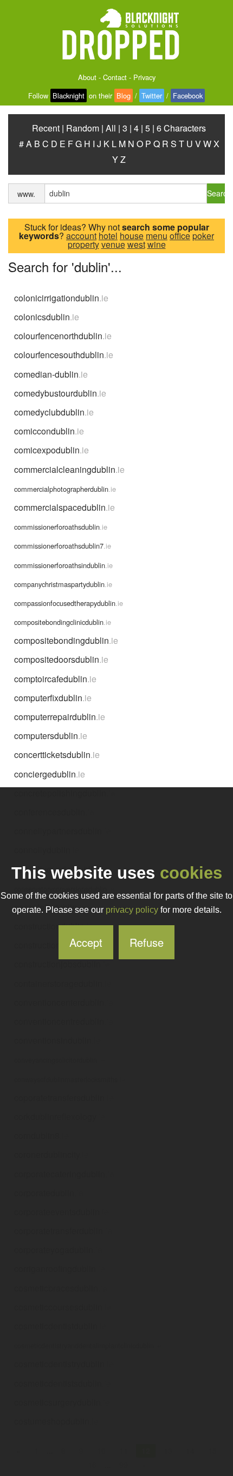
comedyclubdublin (54, 412)
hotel (108, 235)
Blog (123, 95)
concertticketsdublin (57, 754)
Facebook (188, 95)
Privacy (144, 77)
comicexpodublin (51, 450)
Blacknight (69, 95)
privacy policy (132, 909)
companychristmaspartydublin (63, 584)
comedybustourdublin (60, 393)
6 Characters (181, 128)
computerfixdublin (53, 697)
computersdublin (50, 735)
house (132, 235)
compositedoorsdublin (61, 659)
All (111, 128)
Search (216, 193)
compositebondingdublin (66, 640)
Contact (115, 77)
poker (203, 235)
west (136, 244)
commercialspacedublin (64, 507)
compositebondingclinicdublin (62, 622)
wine (156, 244)
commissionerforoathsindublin (63, 565)
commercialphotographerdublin (65, 489)
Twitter (151, 95)
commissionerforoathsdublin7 (62, 546)
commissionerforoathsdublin (60, 527)
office (180, 235)
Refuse (147, 942)
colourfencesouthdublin (63, 354)
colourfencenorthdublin (63, 336)
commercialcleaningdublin (69, 469)
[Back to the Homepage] (116, 35)
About (87, 77)
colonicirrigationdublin (61, 298)
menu (156, 235)
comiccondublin (49, 431)
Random (82, 128)
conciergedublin (49, 774)
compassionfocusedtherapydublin (68, 603)
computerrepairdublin (59, 716)
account (81, 235)
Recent (46, 128)
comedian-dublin (51, 374)
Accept (85, 942)
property (83, 244)
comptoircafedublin (55, 679)
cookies (191, 873)
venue (113, 244)
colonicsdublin (46, 317)
